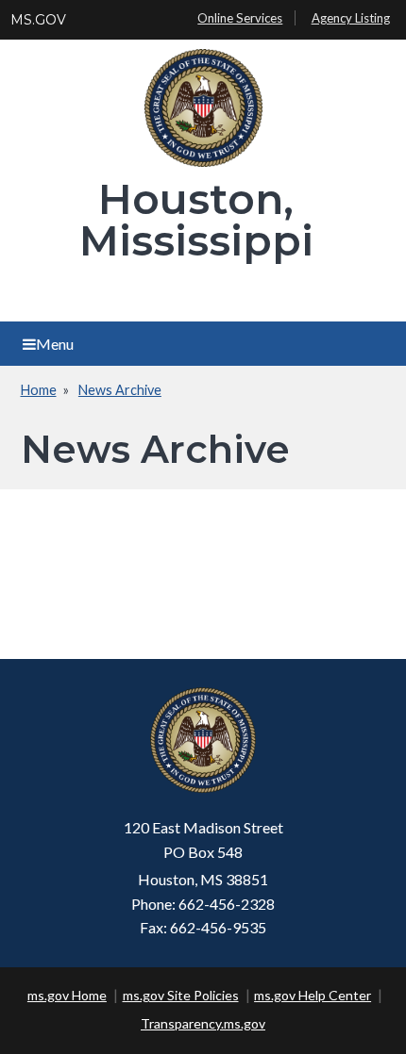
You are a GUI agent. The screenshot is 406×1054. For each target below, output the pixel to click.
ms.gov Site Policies (181, 995)
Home (39, 390)
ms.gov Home (67, 995)
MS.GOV (38, 19)
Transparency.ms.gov (203, 1023)
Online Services (239, 17)
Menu (55, 344)
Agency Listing (351, 17)
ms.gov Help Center (312, 995)
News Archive (119, 390)
